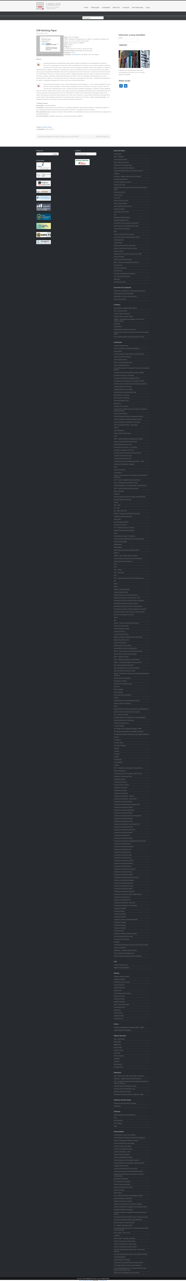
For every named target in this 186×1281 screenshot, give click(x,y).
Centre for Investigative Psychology (123, 1157)
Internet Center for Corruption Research (124, 1222)
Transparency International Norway (123, 872)
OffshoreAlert (117, 1010)
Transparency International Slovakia (123, 883)
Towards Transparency (120, 771)
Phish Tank (117, 686)
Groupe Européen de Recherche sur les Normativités (128, 558)
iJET (115, 214)
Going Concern (118, 990)
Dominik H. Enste (118, 1050)
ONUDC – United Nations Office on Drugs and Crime (128, 662)
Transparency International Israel (122, 849)
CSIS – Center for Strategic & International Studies (127, 480)
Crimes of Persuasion (119, 469)
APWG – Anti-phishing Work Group (123, 362)
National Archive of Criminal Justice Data (124, 245)
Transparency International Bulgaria (123, 818)
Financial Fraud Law (119, 985)
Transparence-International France (123, 776)
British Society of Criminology (121, 398)
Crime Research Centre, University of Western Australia (128, 1171)
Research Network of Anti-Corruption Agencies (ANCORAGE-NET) (131, 709)
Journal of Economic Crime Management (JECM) (127, 237)
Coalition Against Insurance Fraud (123, 444)
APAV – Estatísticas (119, 156)
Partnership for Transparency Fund (123, 683)
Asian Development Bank (120, 159)
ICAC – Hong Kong (119, 572)
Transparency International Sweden (123, 888)
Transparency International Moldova (123, 863)
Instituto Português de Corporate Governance (126, 595)
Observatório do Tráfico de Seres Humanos (125, 296)
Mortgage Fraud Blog (119, 1001)
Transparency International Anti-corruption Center (127, 804)
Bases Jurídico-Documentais (121, 162)
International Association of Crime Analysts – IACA (127, 598)
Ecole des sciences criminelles (122, 1184)
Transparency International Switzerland (124, 891)
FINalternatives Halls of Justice (122, 982)
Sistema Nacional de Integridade (122, 1030)
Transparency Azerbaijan (120, 790)
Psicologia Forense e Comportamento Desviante (126, 700)
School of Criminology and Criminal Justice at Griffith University (130, 1254)
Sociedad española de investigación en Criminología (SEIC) (130, 717)
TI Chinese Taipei (118, 742)
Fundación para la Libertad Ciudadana (124, 530)
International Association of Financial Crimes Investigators (129, 600)
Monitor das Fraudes (119, 999)
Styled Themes (105, 1278)
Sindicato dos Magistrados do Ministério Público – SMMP (129, 1027)
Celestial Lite (88, 1278)
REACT (116, 706)
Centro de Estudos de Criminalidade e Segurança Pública (129, 1163)
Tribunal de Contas (119, 930)
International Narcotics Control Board (123, 293)
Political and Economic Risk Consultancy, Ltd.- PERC (128, 254)
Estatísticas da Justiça (119, 185)
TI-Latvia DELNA (118, 762)
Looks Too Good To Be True (121, 634)
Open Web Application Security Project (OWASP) (126, 668)
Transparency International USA (122, 900)
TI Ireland (116, 756)
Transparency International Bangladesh (124, 810)
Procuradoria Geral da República (122, 695)
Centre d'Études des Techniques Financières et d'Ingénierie (129, 1137)
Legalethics (117, 1235)
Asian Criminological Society (121, 365)
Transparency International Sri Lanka (123, 886)
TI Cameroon (117, 740)
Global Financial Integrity (120, 203)
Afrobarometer (117, 154)
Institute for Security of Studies (122, 589)
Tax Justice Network (119, 726)
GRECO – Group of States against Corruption (126, 555)
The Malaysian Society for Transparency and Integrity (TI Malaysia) (131, 734)
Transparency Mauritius (120, 914)
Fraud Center (117, 519)
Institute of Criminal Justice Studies (123, 1201)
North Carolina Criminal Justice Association (125, 654)
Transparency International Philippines (124, 880)
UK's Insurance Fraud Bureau (121, 939)
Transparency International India (122, 843)
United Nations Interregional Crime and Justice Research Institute (131, 945)
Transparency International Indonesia (123, 846)
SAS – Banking (118, 1123)
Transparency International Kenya (123, 858)
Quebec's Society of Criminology (122, 703)
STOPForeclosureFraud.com (121, 723)
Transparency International (121, 793)
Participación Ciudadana (120, 681)
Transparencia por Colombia (121, 785)
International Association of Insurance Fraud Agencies (128, 606)
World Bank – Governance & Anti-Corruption (125, 950)
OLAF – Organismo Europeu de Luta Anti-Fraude (126, 659)
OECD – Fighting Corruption (121, 656)
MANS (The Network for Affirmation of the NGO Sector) (128, 637)
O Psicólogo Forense (119, 1007)
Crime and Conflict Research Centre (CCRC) (125, 1168)
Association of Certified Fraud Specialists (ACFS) (127, 378)
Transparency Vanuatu (120, 928)
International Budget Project (121, 220)
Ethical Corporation (119, 491)
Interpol (116, 617)
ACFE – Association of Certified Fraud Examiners (127, 348)
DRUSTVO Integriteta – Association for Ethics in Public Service (130, 485)
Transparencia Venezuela (120, 787)
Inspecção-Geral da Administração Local (124, 1089)
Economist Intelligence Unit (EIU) (122, 182)
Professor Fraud (118, 1013)
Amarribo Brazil (118, 351)
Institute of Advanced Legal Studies (123, 1198)
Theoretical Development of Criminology (124, 273)
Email (121, 38)
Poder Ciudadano (118, 689)
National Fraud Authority (120, 642)
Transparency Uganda (120, 925)
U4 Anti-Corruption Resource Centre (123, 936)
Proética (116, 698)
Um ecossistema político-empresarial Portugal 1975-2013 (129, 337)
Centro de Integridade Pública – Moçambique (126, 425)
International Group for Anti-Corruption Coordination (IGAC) (129, 612)
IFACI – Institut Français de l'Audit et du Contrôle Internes (129, 578)
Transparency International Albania (123, 801)
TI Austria (116, 737)
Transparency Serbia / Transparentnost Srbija (126, 919)
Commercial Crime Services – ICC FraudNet (125, 447)
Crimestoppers (118, 472)
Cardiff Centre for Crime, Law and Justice (124, 1135)
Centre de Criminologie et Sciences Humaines (126, 1140)
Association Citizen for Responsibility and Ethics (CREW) (129, 372)
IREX (115, 231)
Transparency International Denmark (123, 827)
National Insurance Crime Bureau (122, 645)
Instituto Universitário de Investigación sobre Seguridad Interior (130, 1207)
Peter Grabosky (118, 1064)
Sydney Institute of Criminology (122, 1259)
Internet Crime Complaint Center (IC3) (124, 614)
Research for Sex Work (120, 299)
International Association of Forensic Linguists (126, 603)
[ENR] (50, 44)
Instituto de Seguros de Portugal (122, 1091)
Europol (116, 502)
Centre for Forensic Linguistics (122, 1154)
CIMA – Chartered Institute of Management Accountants (128, 439)
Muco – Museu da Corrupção (121, 1004)
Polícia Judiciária (118, 692)
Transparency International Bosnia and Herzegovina (127, 815)
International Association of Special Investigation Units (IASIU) (130, 609)
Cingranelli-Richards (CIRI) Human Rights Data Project (128, 171)
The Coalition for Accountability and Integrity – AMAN (127, 728)
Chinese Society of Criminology (122, 433)
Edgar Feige (117, 1053)
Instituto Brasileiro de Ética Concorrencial (125, 329)
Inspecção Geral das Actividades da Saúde (125, 1086)
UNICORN (116, 942)
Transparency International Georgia (123, 838)
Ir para (55, 154)
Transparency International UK (122, 897)
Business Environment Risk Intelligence (124, 168)
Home (86, 7)
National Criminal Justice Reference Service (125, 248)
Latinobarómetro (118, 242)
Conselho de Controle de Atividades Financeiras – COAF (129, 461)
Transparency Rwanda (120, 916)
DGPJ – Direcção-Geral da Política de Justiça (126, 482)
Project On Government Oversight (122, 259)
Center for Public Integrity (120, 413)
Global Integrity (118, 544)
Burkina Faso (117, 403)
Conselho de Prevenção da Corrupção (124, 464)
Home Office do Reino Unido (121, 212)
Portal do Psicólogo (119, 256)
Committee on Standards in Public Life (124, 450)
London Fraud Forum (119, 631)
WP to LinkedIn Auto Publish (85, 1280)
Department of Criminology (121, 1178)
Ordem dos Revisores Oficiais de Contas (124, 671)
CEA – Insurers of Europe (120, 311)
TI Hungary (117, 754)
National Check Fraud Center (121, 640)
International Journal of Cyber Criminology (125, 1103)
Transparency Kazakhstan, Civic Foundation (125, 905)
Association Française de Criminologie (124, 375)
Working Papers (47, 127)
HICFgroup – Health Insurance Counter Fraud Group (127, 1078)
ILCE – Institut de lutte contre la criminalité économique (128, 1195)
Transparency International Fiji (122, 835)
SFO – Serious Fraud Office (121, 714)
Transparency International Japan (123, 855)
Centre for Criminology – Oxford (122, 1151)
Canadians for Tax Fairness (121, 406)
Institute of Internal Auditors (121, 592)
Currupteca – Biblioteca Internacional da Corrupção (127, 176)
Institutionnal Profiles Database (122, 217)
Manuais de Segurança (102, 136)
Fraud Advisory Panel (119, 192)
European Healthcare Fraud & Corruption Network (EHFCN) (129, 496)
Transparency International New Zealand (124, 869)
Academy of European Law (121, 345)
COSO (115, 467)
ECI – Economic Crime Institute (122, 1181)
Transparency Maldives (120, 908)
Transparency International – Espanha (124, 796)
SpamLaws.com (118, 265)
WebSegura (117, 279)
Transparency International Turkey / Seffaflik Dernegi (127, 894)
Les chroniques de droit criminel (122, 993)
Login (148, 7)
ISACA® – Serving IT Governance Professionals (126, 623)
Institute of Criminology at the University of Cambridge (128, 1204)
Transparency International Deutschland (124, 829)
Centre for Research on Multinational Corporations (127, 422)
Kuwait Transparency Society (121, 628)
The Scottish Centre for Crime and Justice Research (127, 1265)
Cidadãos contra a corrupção (121, 976)
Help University (118, 1193)
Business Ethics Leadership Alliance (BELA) (125, 308)
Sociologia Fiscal (118, 1067)
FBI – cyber (117, 508)
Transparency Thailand (120, 922)
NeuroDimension (118, 1120)
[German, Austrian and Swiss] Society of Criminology (127, 956)
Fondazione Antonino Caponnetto (123, 516)
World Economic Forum (120, 282)
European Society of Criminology (122, 499)
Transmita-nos (76, 54)
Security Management (119, 1257)
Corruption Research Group (121, 1165)
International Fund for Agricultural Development (126, 223)
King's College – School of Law (122, 1232)
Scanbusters (117, 1106)
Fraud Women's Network (120, 525)
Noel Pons (116, 1061)
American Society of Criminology (122, 357)
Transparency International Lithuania (123, 860)
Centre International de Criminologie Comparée (126, 1160)
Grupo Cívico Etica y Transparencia (123, 561)
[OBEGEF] (54, 6)
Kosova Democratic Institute (121, 626)
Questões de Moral (119, 1015)
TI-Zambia (116, 765)
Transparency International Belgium (123, 813)
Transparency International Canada (123, 821)
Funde (115, 533)
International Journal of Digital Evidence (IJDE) (126, 226)
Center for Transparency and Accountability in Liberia (128, 419)
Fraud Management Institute (121, 522)
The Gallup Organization (120, 268)
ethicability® (117, 324)
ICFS (115, 575)
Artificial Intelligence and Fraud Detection (124, 1115)
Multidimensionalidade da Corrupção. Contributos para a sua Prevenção (59, 136)
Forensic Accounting (119, 1190)
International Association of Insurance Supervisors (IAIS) (128, 1094)
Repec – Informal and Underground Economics (126, 262)
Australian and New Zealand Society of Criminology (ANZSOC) (130, 384)
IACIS (115, 567)
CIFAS (115, 436)
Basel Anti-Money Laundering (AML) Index (125, 392)
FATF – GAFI (117, 505)
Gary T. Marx (117, 198)
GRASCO (116, 553)
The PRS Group (118, 270)
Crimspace (117, 173)
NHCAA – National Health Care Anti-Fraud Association (128, 651)
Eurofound (116, 494)
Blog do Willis (117, 1042)
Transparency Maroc (119, 911)
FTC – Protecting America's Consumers (124, 527)
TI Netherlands (118, 759)
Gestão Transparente (119, 987)
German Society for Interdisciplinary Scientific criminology (129, 539)
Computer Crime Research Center (123, 455)
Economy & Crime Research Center (123, 1187)
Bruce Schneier (118, 1047)
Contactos (125, 7)
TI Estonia (116, 748)
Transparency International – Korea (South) (125, 799)
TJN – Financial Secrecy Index (122, 276)
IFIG (115, 581)
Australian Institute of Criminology (122, 386)
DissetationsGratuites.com (121, 179)
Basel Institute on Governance (122, 395)
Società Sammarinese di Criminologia (124, 720)
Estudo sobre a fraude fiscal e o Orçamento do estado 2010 (129, 291)
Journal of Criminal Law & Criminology (124, 234)
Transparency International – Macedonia (124, 902)
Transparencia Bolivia (119, 779)
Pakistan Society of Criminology (122, 678)
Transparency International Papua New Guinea (126, 877)
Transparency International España (123, 832)
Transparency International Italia (122, 852)
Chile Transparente (119, 430)
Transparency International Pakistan (123, 874)
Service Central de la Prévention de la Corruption (127, 712)
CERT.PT (116, 427)
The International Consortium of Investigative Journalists (128, 731)
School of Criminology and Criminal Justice (125, 1244)
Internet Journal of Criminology (122, 228)
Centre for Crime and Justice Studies (123, 316)
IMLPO (115, 584)
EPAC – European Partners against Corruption (126, 488)
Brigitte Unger (117, 1044)
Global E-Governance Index (121, 200)
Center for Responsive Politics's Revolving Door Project (128, 416)
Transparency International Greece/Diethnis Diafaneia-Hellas (130, 841)
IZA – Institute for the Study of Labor (123, 1225)
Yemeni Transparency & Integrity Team (124, 953)
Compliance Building (119, 979)
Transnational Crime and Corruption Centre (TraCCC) (128, 773)
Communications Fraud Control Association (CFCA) (127, 453)
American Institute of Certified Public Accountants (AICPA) (129, 354)
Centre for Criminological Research (123, 1149)
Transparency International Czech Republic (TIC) (127, 824)
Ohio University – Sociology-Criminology (124, 1238)
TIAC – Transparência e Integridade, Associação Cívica (128, 768)
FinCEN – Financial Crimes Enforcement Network (127, 513)
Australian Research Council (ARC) (123, 389)
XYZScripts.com (103, 1280)
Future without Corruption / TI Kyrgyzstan (124, 536)
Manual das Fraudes (119, 996)
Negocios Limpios (118, 251)
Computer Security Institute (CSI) (122, 458)
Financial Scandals (119, 1056)
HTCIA (115, 564)
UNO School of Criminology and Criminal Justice (126, 1272)
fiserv (115, 1117)
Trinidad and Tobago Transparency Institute (125, 933)
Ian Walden (117, 1058)
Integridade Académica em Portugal (123, 1209)
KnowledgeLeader (119, 240)
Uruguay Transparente (120, 947)
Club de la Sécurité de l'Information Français (125, 441)
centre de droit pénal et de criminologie (124, 1143)
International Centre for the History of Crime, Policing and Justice (131, 1217)
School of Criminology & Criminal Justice (124, 1241)
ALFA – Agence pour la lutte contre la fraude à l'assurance (129, 1076)
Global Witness (118, 326)
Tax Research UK (118, 1018)
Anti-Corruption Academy (120, 359)
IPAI (115, 620)
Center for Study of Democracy (122, 313)
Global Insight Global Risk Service (123, 206)
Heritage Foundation (119, 209)
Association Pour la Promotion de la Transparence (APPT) (129, 381)
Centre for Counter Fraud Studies (122, 1146)
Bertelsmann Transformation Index (123, 165)
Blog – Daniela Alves (119, 1039)
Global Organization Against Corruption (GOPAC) (127, 550)
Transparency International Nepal (122, 866)
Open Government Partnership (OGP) (123, 665)
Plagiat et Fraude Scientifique (121, 967)
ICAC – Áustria (118, 569)
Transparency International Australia (123, 807)
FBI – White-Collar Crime (120, 511)
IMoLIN (116, 586)
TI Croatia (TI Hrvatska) (120, 745)
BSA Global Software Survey (121, 400)
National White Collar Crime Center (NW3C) (125, 648)
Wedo (115, 1126)
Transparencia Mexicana (120, 782)
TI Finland (116, 751)
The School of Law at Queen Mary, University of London (128, 1262)
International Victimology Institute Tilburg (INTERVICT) (128, 1220)
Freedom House (118, 195)
